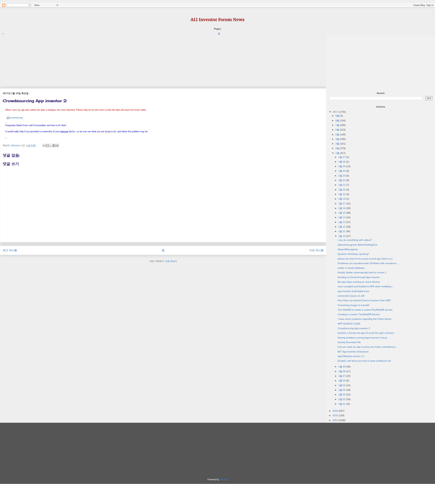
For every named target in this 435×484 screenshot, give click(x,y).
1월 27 (342, 157)
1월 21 (342, 184)
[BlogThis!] (47, 145)
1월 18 (342, 198)
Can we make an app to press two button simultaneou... (368, 346)
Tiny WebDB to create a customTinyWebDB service (365, 309)
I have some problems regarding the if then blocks (365, 319)
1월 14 (342, 217)
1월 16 (342, 208)
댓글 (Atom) (171, 261)
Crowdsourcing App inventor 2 (354, 328)
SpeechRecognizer (348, 249)
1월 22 (342, 180)
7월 (337, 125)
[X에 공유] (51, 145)
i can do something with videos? (355, 240)
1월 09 (342, 366)
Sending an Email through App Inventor (359, 277)
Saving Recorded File (349, 342)
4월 (337, 139)
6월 (337, 129)
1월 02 (342, 399)
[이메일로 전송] (44, 145)
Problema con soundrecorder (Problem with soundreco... (368, 263)
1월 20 (342, 189)
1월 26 (342, 161)
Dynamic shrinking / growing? (353, 254)
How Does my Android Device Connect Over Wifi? (364, 300)
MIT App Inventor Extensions (353, 351)
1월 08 (342, 371)
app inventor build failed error (353, 291)
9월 (337, 115)
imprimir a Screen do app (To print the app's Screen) (366, 333)
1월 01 (342, 403)
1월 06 (342, 380)
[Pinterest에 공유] (57, 145)
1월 (337, 153)
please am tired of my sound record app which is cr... (366, 258)
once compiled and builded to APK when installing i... (366, 286)
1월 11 (342, 231)
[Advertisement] (102, 59)
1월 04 (342, 390)
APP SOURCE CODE (349, 323)
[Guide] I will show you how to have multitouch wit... (365, 360)
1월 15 (342, 212)
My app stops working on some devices (359, 281)
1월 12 (342, 226)
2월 (337, 148)
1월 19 (342, 194)
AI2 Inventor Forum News (217, 19)
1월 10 (342, 236)
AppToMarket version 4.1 (351, 356)
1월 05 (342, 385)
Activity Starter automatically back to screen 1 (362, 272)
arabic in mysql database (351, 268)
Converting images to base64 (353, 305)
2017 (336, 111)
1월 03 (342, 394)
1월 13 (342, 222)
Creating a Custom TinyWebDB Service (359, 314)
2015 (336, 415)
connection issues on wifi (351, 295)
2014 (336, 420)
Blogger (223, 479)
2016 (336, 410)
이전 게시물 (316, 250)
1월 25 (342, 166)
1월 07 (342, 376)
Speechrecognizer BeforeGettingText (357, 244)
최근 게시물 (10, 250)
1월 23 (342, 175)
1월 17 (342, 203)
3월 (337, 143)
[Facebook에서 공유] (54, 145)
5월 (337, 134)
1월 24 (342, 171)
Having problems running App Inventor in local (362, 337)
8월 (337, 120)
